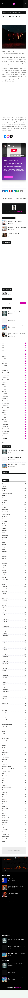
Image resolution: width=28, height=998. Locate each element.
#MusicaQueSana (8, 868)
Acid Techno (14, 490)
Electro (14, 614)
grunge (14, 841)
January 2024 (14, 426)
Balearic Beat (14, 535)
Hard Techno (14, 680)
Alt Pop (14, 504)
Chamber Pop (14, 560)
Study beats (14, 822)
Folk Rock (14, 647)
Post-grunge (14, 761)
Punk (14, 773)
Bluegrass (14, 546)
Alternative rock (14, 514)
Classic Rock (14, 575)
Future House (14, 656)
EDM (14, 612)
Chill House (14, 563)
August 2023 (14, 435)
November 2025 (14, 375)
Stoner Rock (14, 820)
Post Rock (14, 754)
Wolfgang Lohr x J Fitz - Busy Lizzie (17, 227)
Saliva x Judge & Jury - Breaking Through (16, 334)
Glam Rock (14, 666)
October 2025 (14, 377)
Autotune (14, 528)
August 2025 (14, 382)
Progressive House (14, 766)
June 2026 (14, 358)
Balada (14, 532)
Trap (14, 831)
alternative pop (14, 836)
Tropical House (14, 834)
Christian (14, 570)
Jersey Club (14, 712)
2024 (14, 347)
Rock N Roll (14, 794)
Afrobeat (14, 497)
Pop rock (17, 186)
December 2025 (14, 372)
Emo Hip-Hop (14, 631)
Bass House (14, 537)
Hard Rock (14, 677)
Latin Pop (14, 717)
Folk (14, 640)
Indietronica (14, 703)
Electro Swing (14, 624)
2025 (14, 345)
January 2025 (14, 398)
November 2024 (14, 403)
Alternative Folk (14, 509)
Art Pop (14, 523)
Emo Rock (14, 633)
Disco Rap (14, 600)
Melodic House (14, 726)
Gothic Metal (14, 675)
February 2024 (14, 424)
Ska (14, 803)
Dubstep (14, 610)
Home (4, 12)
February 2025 (14, 396)
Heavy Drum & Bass (14, 687)
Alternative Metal (14, 511)
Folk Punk (14, 645)
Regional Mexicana (14, 787)
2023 (14, 350)
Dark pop (14, 593)
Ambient (14, 518)
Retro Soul (14, 792)
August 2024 (14, 410)
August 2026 (14, 354)
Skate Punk (14, 806)
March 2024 (14, 421)
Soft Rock (14, 813)
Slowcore (14, 810)
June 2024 (14, 414)
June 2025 (14, 386)
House (14, 694)
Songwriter (14, 815)
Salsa (14, 799)
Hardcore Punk (14, 682)
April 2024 (14, 419)
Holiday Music (14, 691)
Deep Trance (14, 598)
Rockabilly (14, 796)
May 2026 (14, 361)
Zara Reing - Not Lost (13, 233)
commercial (14, 838)
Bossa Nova (14, 553)
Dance (14, 584)
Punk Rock (14, 775)
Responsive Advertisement (14, 850)
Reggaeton (14, 785)
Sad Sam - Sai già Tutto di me (16, 312)
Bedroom (14, 542)
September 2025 (14, 379)
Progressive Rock (14, 771)
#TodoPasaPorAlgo (20, 867)
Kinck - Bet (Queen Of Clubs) (15, 886)
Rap (14, 780)
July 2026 (14, 356)
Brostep (14, 558)
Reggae (14, 782)
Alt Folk (14, 502)
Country (14, 577)
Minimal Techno (14, 740)
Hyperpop (14, 696)
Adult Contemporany (14, 493)
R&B (14, 778)
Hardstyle (14, 684)
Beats (14, 539)
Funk (14, 652)
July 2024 (14, 412)
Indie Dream (18, 987)
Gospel (14, 673)
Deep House (14, 596)
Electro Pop (8, 12)
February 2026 (14, 368)
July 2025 (14, 384)
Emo (14, 628)
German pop (14, 663)
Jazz (14, 708)
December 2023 (14, 428)
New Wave (14, 743)
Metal (14, 731)
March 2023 (14, 438)
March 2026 (14, 365)
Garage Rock (14, 661)
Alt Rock (14, 507)
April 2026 (14, 363)
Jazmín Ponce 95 (17, 211)
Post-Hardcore (14, 757)
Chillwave (14, 567)
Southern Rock (14, 817)
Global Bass (14, 670)
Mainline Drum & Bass (14, 724)
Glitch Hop (14, 668)
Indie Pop (14, 701)
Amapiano (14, 516)
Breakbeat (14, 556)
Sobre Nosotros (14, 985)
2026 (14, 343)
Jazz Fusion (14, 710)
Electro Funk (14, 617)
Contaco (21, 985)
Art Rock (14, 525)
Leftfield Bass (14, 722)
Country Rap (14, 579)
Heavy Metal (14, 689)
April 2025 (14, 391)
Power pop (14, 764)
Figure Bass (14, 638)
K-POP (14, 715)
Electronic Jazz (14, 626)
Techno (14, 827)
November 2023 (14, 431)
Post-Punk (14, 759)
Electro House (14, 619)
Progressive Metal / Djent (14, 768)
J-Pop (14, 705)
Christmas (14, 572)
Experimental (14, 635)
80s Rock (14, 483)
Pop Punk (11, 186)
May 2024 (14, 417)
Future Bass (14, 654)
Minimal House (14, 738)
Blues (14, 549)
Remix (14, 789)
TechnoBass (14, 829)
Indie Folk (14, 698)
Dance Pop (14, 586)
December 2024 (14, 400)
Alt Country (14, 500)
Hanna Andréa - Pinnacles (15, 221)
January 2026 (14, 370)
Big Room (14, 544)
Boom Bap (14, 551)
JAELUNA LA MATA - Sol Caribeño (16, 326)
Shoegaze (14, 801)
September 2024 (14, 407)
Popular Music (14, 752)
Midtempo (14, 736)
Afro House (14, 495)
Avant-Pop (14, 530)
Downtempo (14, 603)
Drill (14, 607)
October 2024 (14, 405)
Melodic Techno (14, 729)
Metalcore (14, 733)
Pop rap (14, 747)
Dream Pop (14, 605)
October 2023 (14, 433)
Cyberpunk (14, 582)
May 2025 (14, 389)
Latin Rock (14, 719)
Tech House (14, 824)
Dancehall (14, 589)
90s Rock (14, 486)
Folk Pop (14, 642)
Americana (14, 521)
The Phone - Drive (13, 893)
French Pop (14, 649)
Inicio (7, 985)
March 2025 (14, 393)
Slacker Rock (14, 808)
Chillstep (14, 565)
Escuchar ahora (8, 177)
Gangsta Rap (14, 659)
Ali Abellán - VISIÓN (13, 879)
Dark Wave (14, 591)
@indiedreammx (8, 859)
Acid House (14, 488)
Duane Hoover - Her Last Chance (16, 319)
